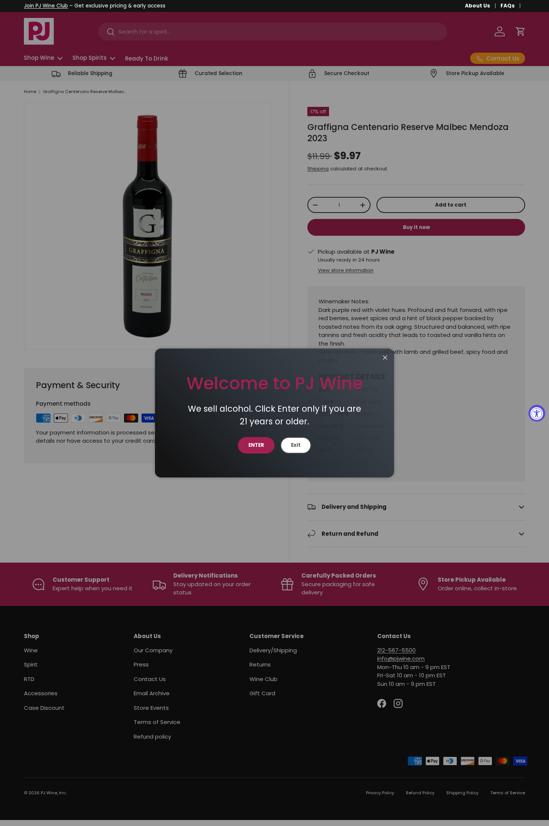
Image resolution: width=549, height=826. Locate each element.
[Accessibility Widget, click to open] (536, 413)
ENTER (256, 445)
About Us (477, 5)
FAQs (507, 5)
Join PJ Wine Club (46, 5)
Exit (296, 445)
